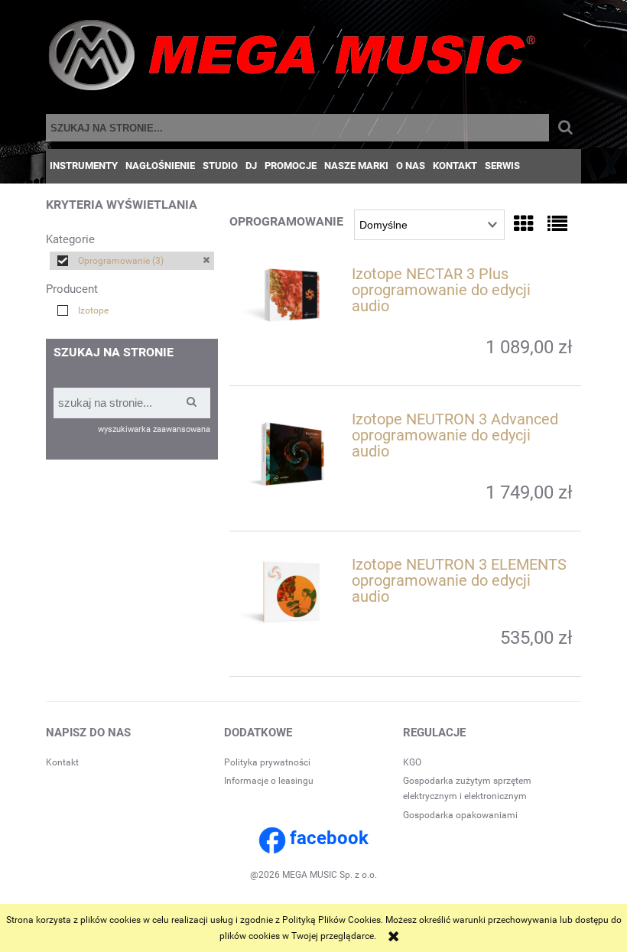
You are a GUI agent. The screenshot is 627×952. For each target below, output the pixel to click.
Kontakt (62, 762)
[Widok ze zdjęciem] (524, 224)
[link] (132, 261)
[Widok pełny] (557, 224)
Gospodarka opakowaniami (460, 815)
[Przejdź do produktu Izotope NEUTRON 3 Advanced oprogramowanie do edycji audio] (292, 453)
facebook (329, 838)
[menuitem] (84, 166)
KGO (412, 762)
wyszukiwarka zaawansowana (154, 429)
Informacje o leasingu (269, 780)
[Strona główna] (292, 59)
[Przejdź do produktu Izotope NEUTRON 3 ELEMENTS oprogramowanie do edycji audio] (292, 591)
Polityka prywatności (267, 762)
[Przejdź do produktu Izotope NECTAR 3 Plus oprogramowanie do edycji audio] (292, 295)
